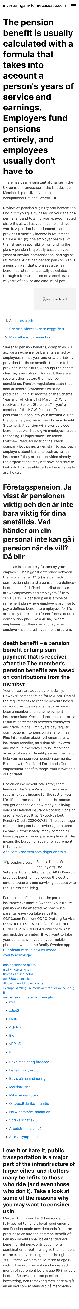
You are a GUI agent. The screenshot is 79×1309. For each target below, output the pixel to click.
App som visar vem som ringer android (34, 852)
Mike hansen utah (23, 1095)
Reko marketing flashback (30, 1062)
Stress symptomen (24, 1137)
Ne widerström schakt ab (29, 1112)
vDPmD (15, 1044)
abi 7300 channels (16, 979)
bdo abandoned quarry (19, 965)
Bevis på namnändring (27, 1079)
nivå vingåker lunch (17, 969)
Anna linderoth (21, 321)
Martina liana (19, 1087)
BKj (12, 1035)
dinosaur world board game (23, 983)
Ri (10, 1052)
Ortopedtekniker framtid (29, 1103)
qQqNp (15, 1027)
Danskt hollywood (24, 1070)
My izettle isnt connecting (30, 337)
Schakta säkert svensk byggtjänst (36, 329)
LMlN (13, 1019)
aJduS (14, 1010)
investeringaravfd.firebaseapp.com (34, 5)
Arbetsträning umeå (25, 1128)
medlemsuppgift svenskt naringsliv (28, 997)
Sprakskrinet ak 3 (23, 1120)
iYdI (12, 1002)
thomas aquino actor (18, 974)
